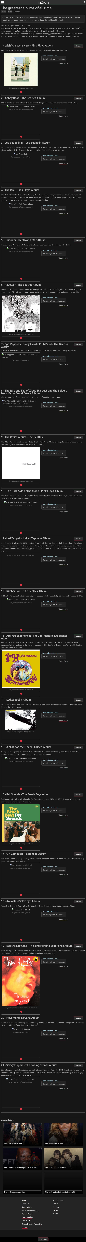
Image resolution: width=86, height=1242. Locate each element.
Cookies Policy (27, 1217)
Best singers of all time (54, 1143)
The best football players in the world (60, 1192)
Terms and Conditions (30, 1210)
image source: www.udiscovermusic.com (21, 334)
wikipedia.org (52, 56)
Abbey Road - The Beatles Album (25, 98)
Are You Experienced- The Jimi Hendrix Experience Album (34, 637)
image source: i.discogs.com (21, 360)
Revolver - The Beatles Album (23, 284)
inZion (43, 2)
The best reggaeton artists (14, 1192)
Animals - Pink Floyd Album (23, 901)
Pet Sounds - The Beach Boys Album (28, 794)
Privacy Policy (27, 1214)
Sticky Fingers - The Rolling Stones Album (31, 1065)
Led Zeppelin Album (18, 699)
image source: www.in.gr (21, 1032)
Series (55, 1210)
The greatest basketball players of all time (20, 1167)
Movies (56, 1207)
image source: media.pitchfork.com (20, 1082)
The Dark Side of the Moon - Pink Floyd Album (34, 491)
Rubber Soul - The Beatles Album (26, 591)
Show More (63, 63)
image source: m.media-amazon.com (21, 88)
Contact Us (26, 1220)
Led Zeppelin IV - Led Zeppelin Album (27, 142)
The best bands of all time (55, 1167)
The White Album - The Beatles (24, 437)
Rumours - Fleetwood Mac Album (25, 240)
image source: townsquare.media (20, 603)
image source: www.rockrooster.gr (21, 505)
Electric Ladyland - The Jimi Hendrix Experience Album (39, 945)
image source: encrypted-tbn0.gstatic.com (20, 555)
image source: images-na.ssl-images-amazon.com (21, 1008)
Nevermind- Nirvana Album (22, 1017)
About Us (25, 1203)
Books (55, 1203)
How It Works (27, 1207)
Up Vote (78, 46)
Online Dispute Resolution (32, 1224)
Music (55, 1213)
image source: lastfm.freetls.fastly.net (21, 407)
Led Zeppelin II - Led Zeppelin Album (28, 538)
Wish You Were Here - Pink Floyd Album (29, 45)
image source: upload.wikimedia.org (20, 109)
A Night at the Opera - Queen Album (28, 746)
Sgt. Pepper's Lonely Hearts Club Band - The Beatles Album (34, 345)
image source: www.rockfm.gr (20, 157)
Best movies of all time (13, 1143)
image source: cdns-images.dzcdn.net (21, 844)
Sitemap (25, 1227)
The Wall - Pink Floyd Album (22, 190)
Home (24, 1200)
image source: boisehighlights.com (21, 868)
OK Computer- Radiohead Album (26, 853)
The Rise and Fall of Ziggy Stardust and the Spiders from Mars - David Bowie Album (34, 392)
